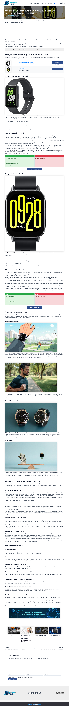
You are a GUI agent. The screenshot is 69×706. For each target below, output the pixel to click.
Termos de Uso (60, 690)
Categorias (36, 3)
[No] (67, 703)
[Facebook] (58, 3)
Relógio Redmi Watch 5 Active (25, 68)
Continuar (30, 704)
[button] (39, 3)
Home (30, 3)
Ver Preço (57, 62)
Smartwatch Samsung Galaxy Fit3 (26, 62)
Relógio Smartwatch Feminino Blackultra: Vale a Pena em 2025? (27, 637)
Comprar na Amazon (34, 169)
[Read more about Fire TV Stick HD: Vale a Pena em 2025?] (14, 630)
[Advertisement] (34, 30)
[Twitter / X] (64, 3)
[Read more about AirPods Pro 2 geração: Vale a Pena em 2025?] (55, 630)
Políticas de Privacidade (37, 704)
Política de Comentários (59, 695)
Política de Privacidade (59, 692)
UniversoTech (20, 3)
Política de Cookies (60, 693)
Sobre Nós (44, 3)
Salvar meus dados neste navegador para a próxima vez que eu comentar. (21, 677)
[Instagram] (60, 3)
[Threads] (62, 3)
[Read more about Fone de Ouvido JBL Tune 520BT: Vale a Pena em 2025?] (41, 630)
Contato (50, 3)
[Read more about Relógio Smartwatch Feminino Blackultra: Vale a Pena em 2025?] (27, 630)
